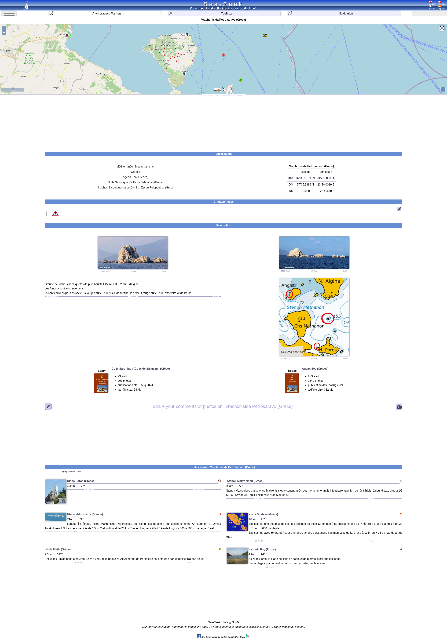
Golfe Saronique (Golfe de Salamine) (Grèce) (135, 182)
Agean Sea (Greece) (135, 177)
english (432, 4)
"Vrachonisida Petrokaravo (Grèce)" (223, 406)
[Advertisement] (223, 121)
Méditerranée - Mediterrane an (135, 166)
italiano (432, 8)
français (441, 4)
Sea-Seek (223, 4)
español (442, 8)
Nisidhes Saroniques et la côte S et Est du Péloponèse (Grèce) (135, 187)
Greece (135, 171)
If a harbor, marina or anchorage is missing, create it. (241, 626)
